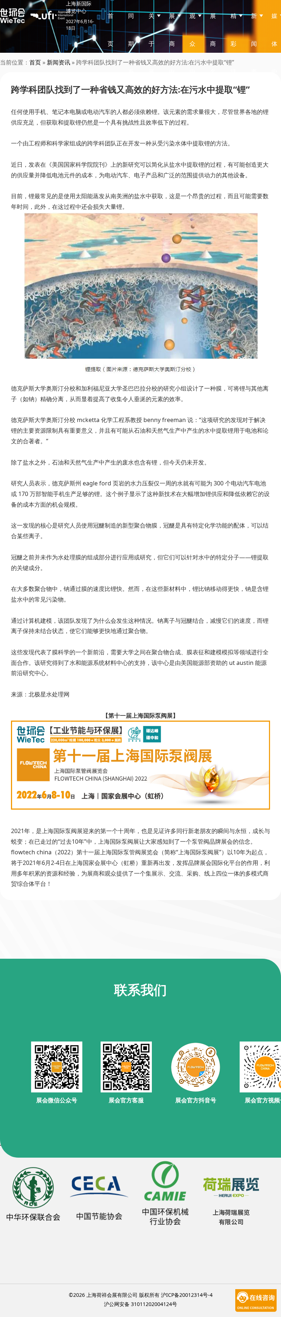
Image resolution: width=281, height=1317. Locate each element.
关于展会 (151, 57)
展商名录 (213, 57)
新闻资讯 (58, 62)
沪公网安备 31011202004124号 (140, 1304)
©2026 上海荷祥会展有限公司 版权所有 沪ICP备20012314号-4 (141, 1294)
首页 (110, 30)
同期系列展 (131, 71)
